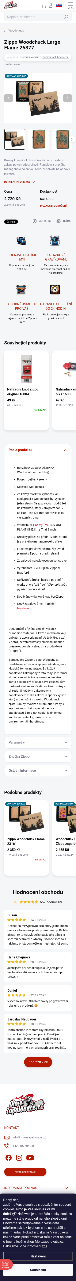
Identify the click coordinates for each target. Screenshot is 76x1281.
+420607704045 (24, 1145)
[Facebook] (8, 1157)
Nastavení (38, 1256)
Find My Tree (41, 525)
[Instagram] (18, 1157)
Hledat (66, 16)
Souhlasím (38, 1270)
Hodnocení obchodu (38, 892)
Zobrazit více (38, 1062)
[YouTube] (30, 1157)
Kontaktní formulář (25, 1171)
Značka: (12, 65)
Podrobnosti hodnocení (55, 57)
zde (44, 1246)
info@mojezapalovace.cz (29, 1137)
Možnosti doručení (53, 205)
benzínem (23, 608)
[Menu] (70, 5)
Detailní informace (17, 181)
